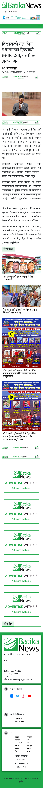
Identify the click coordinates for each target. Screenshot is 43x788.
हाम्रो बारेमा (18, 718)
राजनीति (17, 740)
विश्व (16, 751)
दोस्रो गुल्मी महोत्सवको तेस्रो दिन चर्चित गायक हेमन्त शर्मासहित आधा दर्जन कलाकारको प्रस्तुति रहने (19, 436)
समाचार (29, 737)
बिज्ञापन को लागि (21, 721)
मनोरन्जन (30, 743)
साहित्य (29, 751)
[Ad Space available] (21, 78)
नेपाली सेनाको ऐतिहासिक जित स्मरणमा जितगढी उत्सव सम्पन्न (20, 311)
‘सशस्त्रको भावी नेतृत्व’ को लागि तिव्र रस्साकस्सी (18, 278)
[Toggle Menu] (40, 26)
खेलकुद (29, 745)
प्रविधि (29, 748)
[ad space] (21, 481)
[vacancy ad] (21, 33)
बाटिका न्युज (12, 68)
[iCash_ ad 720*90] (21, 16)
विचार (17, 745)
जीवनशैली (18, 743)
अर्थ (28, 740)
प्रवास (17, 748)
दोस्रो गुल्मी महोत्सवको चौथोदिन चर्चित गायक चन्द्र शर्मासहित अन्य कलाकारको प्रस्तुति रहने (19, 373)
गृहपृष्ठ (17, 737)
